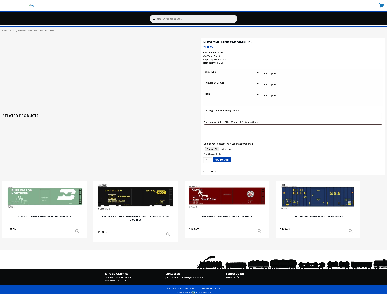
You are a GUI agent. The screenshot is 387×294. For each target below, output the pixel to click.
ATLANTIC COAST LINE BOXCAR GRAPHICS (227, 216)
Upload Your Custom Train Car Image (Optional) (228, 143)
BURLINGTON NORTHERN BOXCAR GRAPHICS (44, 216)
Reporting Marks (16, 30)
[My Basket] (382, 5)
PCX (26, 30)
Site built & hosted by (193, 292)
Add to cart (222, 159)
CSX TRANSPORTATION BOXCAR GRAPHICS (318, 216)
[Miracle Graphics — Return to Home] (32, 5)
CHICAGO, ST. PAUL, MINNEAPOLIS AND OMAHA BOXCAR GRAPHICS (135, 218)
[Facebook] (238, 277)
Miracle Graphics (184, 289)
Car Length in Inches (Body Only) (221, 110)
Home (4, 30)
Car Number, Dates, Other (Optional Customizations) (231, 122)
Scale (207, 93)
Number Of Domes (214, 82)
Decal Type (210, 71)
